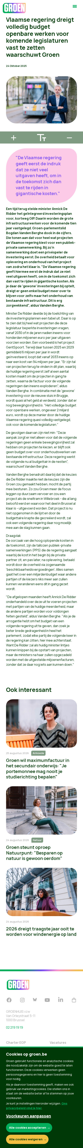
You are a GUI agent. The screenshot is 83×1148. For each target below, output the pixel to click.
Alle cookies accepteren (27, 1127)
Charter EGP (16, 1042)
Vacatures (58, 1042)
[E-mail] (6, 129)
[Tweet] (6, 118)
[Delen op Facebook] (6, 106)
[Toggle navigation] (75, 8)
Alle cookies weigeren (26, 1139)
